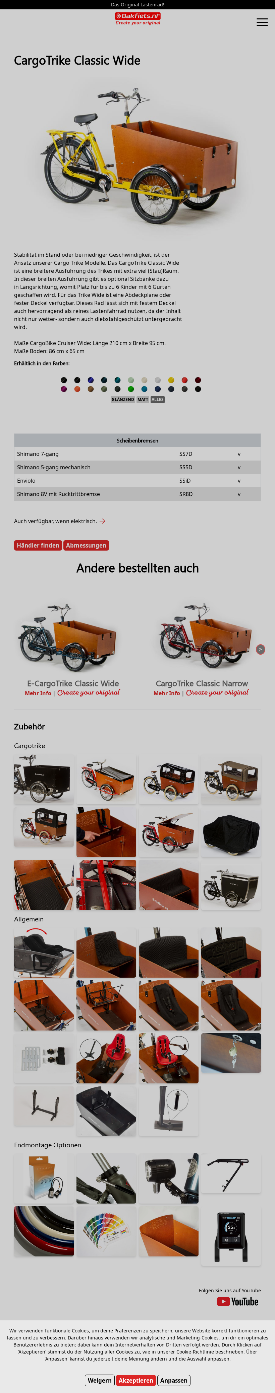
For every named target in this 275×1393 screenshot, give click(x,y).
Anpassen (173, 1380)
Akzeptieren (136, 1380)
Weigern (100, 1380)
